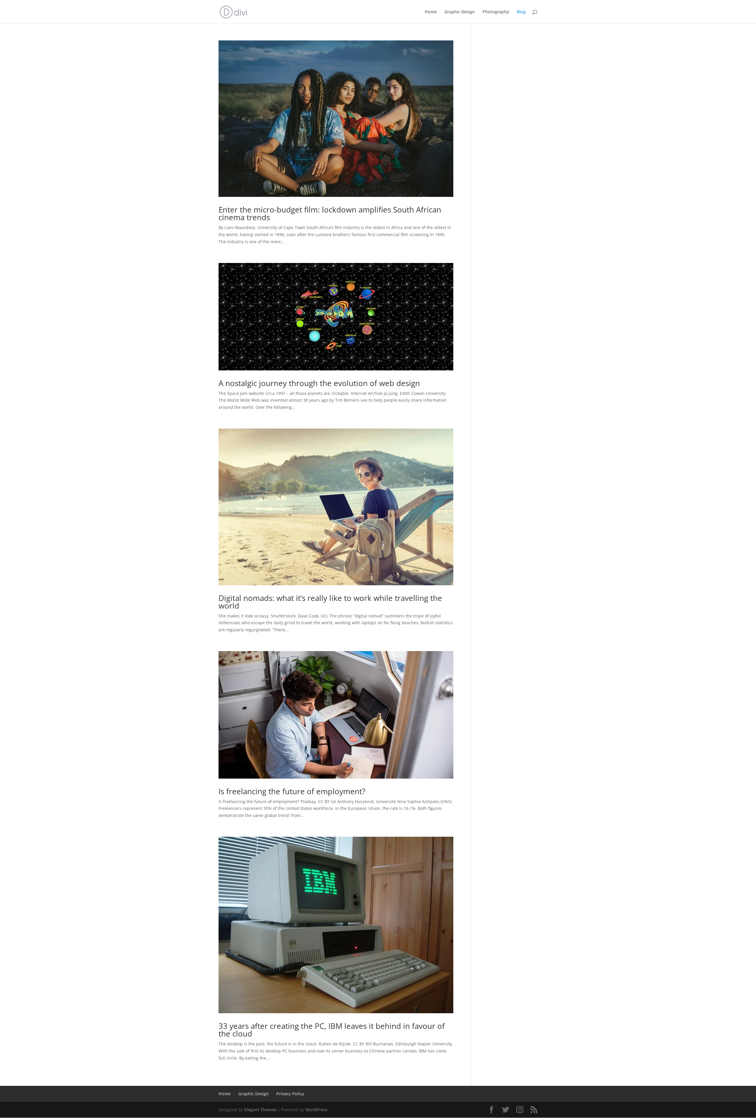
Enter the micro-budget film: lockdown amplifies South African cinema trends (330, 213)
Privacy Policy (290, 1093)
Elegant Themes (260, 1109)
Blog (521, 12)
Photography (496, 12)
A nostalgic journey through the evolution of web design (319, 383)
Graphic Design (459, 12)
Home (431, 12)
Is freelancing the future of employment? (292, 791)
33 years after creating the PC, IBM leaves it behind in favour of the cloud (332, 1030)
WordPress (316, 1109)
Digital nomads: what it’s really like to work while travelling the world (330, 602)
